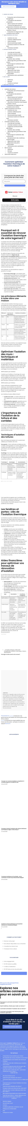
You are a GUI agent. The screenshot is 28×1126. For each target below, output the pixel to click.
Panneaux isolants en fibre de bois (15, 45)
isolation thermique (16, 651)
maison (24, 651)
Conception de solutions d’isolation (13, 21)
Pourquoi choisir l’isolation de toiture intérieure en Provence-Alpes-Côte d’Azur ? (13, 829)
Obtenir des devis (15, 185)
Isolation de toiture (8, 14)
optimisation (7, 652)
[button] (14, 86)
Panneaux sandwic (13, 48)
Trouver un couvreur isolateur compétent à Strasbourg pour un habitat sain (12, 781)
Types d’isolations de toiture (11, 35)
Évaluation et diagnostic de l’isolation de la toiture (14, 32)
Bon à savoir (7, 77)
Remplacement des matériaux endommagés (15, 67)
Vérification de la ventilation (16, 75)
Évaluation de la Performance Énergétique (15, 18)
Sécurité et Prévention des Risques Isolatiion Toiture (16, 29)
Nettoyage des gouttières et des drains (16, 61)
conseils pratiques (10, 650)
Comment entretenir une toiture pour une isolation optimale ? (11, 1012)
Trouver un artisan (13, 83)
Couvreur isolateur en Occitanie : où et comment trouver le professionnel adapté (12, 877)
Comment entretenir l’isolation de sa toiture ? (13, 1008)
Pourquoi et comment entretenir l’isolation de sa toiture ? (14, 1002)
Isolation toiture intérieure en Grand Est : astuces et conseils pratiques (12, 924)
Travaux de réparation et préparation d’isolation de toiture (15, 26)
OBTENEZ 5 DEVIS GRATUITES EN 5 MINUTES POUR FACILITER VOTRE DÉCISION (14, 973)
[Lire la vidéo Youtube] (14, 488)
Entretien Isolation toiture (10, 49)
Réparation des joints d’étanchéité (13, 72)
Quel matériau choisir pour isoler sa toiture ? (12, 1006)
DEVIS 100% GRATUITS (9, 84)
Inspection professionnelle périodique (14, 56)
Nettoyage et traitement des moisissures (15, 64)
